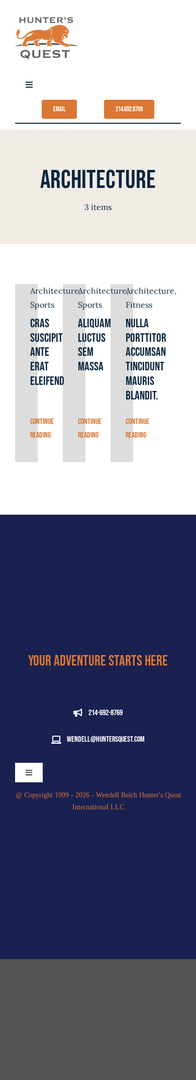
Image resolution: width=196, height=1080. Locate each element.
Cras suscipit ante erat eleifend (47, 352)
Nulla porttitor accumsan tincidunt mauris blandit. (146, 359)
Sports (42, 305)
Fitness (139, 305)
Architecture (150, 291)
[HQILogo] (46, 11)
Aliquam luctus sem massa (94, 345)
